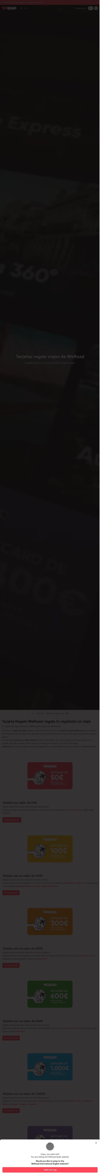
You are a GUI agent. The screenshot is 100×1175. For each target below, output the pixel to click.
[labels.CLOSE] (96, 1142)
